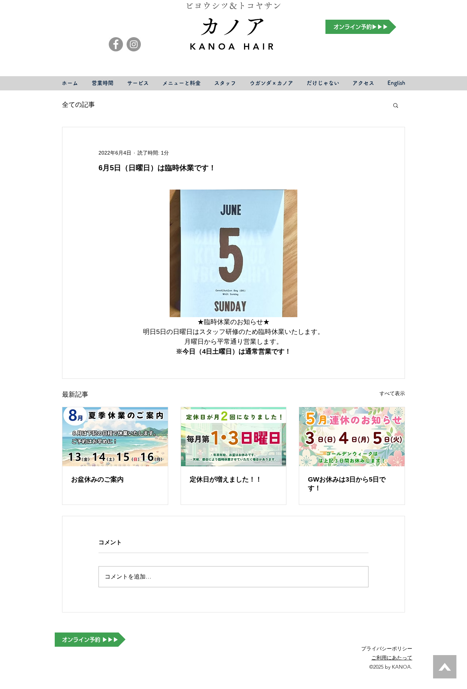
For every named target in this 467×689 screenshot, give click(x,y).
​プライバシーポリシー (386, 648)
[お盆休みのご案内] (115, 436)
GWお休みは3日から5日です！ (347, 484)
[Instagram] (134, 44)
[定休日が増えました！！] (233, 436)
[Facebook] (116, 44)
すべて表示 (392, 393)
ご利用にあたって (391, 657)
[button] (395, 105)
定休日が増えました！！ (226, 479)
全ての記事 (78, 105)
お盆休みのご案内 (97, 479)
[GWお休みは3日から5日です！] (352, 436)
